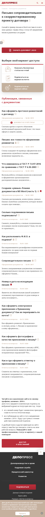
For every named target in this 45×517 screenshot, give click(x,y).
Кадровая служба (22, 471)
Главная (4, 9)
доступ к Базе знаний (22, 443)
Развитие (22, 480)
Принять (22, 513)
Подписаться (22, 490)
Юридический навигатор (22, 475)
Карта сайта (22, 499)
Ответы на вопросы (10, 219)
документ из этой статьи (23, 122)
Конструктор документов (17, 9)
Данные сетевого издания (22, 496)
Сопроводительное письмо (16, 260)
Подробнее (32, 509)
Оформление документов (12, 118)
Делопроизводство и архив (22, 467)
